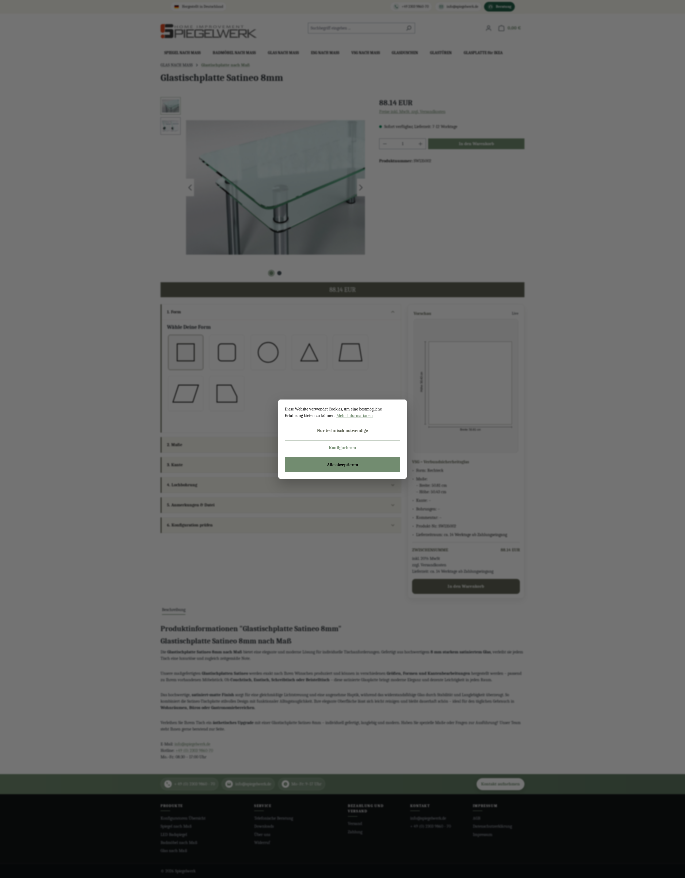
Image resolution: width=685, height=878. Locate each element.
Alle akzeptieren (342, 464)
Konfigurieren (342, 447)
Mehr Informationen (354, 415)
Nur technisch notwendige (342, 430)
